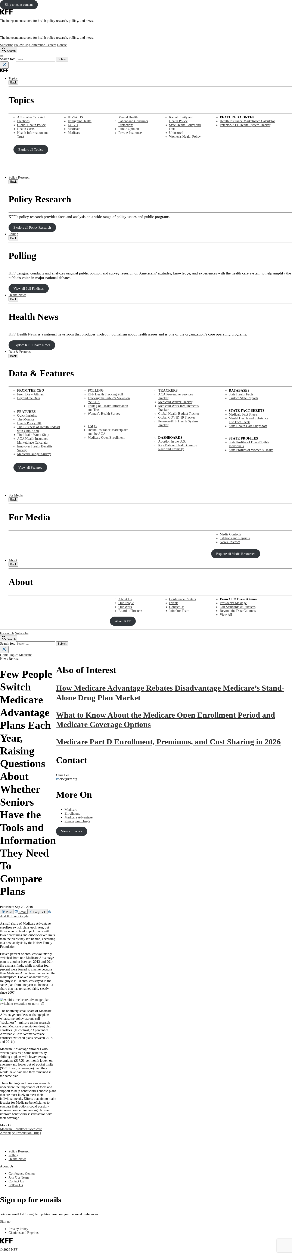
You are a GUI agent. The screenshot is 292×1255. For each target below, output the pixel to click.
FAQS (92, 426)
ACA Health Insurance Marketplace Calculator (33, 440)
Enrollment (21, 1129)
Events (173, 603)
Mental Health (128, 117)
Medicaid (74, 129)
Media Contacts (230, 534)
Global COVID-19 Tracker (176, 417)
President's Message (233, 603)
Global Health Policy (31, 125)
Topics (13, 78)
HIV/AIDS (75, 117)
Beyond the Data (28, 398)
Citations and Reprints (235, 538)
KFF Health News (23, 334)
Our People (126, 603)
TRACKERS (168, 390)
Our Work (125, 607)
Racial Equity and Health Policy (181, 119)
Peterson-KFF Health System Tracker (245, 125)
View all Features (30, 467)
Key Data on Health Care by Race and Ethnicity (177, 447)
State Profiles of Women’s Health (251, 450)
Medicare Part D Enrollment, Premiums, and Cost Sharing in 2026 (168, 741)
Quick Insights (27, 415)
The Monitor (25, 419)
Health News (17, 295)
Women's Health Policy (185, 136)
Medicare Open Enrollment (106, 437)
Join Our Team (179, 611)
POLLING (95, 390)
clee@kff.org (68, 779)
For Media (16, 495)
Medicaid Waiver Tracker (175, 402)
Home (4, 655)
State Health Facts (241, 394)
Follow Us (21, 45)
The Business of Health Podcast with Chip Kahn (38, 429)
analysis (17, 943)
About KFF (123, 621)
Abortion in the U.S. (172, 441)
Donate (62, 45)
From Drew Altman (30, 394)
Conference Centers (42, 45)
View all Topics (71, 831)
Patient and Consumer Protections (133, 123)
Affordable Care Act (31, 117)
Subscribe (6, 45)
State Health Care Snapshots (248, 426)
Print (8, 912)
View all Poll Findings (28, 288)
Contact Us (176, 607)
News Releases (230, 542)
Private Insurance (130, 132)
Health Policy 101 (29, 423)
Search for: (8, 59)
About (13, 560)
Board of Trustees (130, 611)
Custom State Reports (243, 398)
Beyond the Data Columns (238, 611)
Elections (23, 121)
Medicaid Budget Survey (34, 454)
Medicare (74, 132)
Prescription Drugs (28, 1133)
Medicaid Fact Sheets (243, 414)
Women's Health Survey (104, 413)
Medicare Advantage (79, 817)
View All (226, 614)
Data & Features (20, 351)
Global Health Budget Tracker (178, 413)
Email (22, 912)
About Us (125, 599)
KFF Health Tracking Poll (105, 394)
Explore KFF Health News (31, 345)
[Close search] (4, 65)
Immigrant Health (79, 121)
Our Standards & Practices (237, 607)
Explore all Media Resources (235, 554)
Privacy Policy (18, 1229)
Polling (13, 234)
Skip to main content (19, 4)
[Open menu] (1, 56)
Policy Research (19, 177)
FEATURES (26, 411)
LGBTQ (74, 125)
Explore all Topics (30, 149)
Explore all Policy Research (32, 227)
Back (13, 82)
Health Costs (25, 129)
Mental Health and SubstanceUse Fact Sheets (248, 420)
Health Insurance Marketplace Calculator (247, 121)
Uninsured (176, 132)
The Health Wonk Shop (33, 435)
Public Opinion (128, 129)
